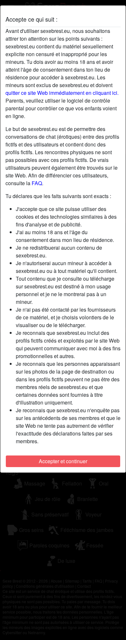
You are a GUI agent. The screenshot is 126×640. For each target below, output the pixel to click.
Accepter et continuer (63, 461)
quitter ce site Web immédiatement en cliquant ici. (62, 92)
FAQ (37, 183)
